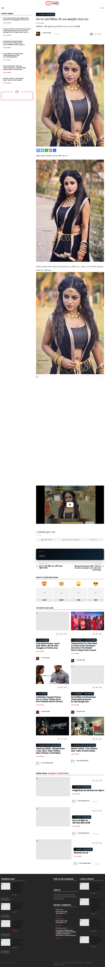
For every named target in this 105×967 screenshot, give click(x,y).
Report (95, 539)
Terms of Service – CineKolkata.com (72, 962)
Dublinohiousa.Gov (61, 928)
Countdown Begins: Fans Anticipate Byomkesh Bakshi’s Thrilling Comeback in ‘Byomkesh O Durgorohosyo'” (66, 932)
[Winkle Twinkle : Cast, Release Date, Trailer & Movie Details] (87, 726)
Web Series (89, 693)
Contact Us (88, 962)
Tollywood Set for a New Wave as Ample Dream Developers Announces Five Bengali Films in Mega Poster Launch (84, 646)
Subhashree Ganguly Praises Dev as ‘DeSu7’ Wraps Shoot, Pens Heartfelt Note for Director (49, 699)
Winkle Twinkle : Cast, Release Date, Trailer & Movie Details (84, 749)
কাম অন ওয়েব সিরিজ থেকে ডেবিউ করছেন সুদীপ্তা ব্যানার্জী (81, 821)
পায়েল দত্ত (42, 556)
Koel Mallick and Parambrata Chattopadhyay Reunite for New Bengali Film (83, 699)
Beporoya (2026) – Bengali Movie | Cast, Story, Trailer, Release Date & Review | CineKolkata (50, 750)
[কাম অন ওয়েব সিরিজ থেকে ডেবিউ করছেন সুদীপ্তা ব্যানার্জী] (53, 816)
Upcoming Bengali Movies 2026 (49, 745)
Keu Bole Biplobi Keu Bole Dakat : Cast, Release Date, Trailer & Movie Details (17, 924)
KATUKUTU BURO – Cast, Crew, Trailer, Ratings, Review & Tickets (18, 942)
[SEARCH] (103, 8)
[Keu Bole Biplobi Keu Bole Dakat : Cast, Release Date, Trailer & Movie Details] (5, 923)
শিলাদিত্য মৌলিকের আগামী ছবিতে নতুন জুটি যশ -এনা (61, 912)
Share (38, 47)
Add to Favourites (72, 539)
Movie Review (43, 640)
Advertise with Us (59, 964)
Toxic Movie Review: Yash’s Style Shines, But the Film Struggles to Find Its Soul (48, 645)
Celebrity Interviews (58, 773)
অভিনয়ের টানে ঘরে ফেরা (81, 853)
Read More (5, 899)
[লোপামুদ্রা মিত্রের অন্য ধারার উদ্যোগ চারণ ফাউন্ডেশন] (53, 786)
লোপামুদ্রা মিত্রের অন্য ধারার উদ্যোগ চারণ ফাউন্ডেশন (88, 790)
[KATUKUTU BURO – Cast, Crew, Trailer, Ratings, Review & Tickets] (5, 942)
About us (56, 962)
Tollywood (77, 640)
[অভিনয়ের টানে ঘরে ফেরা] (53, 849)
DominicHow (59, 909)
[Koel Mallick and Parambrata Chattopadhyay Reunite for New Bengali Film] (87, 674)
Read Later (48, 539)
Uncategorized (90, 640)
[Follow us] (100, 8)
